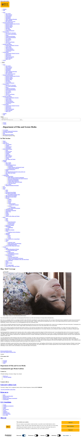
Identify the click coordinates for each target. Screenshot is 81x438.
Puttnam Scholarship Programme (12, 185)
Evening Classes (9, 262)
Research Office (9, 27)
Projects (9, 201)
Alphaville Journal (9, 209)
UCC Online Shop (7, 413)
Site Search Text (5, 119)
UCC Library (8, 38)
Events (9, 202)
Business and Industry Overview (12, 45)
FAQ (7, 241)
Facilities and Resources (10, 169)
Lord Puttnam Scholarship (11, 210)
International (8, 18)
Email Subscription (12, 221)
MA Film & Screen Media (8, 134)
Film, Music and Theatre (8, 132)
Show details (66, 435)
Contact (7, 215)
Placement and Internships (13, 179)
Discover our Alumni (10, 56)
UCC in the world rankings (11, 34)
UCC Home (5, 130)
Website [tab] (4, 122)
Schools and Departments (11, 37)
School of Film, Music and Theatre (15, 182)
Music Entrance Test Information (14, 243)
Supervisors (8, 154)
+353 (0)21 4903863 (7, 377)
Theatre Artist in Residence (13, 180)
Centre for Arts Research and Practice (15, 258)
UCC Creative (8, 184)
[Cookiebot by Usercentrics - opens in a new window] (8, 435)
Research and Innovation (8, 396)
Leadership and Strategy (10, 36)
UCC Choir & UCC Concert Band (12, 238)
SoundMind (10, 166)
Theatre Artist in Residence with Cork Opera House (18, 259)
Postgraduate (8, 17)
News (7, 191)
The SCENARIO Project (13, 257)
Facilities (7, 145)
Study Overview (9, 14)
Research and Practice (10, 254)
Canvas (4, 410)
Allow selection (70, 426)
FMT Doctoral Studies (7, 149)
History (7, 35)
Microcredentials (9, 20)
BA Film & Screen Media (11, 192)
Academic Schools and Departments (10, 131)
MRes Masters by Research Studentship (16, 177)
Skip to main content (5, 1)
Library (4, 408)
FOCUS (9, 200)
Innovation (8, 28)
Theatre (4, 246)
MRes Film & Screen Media (11, 195)
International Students (10, 229)
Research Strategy (9, 26)
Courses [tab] (4, 123)
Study (4, 394)
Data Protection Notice (12, 250)
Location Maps (12, 389)
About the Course (11, 242)
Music (4, 217)
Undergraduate (9, 15)
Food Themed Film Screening (14, 208)
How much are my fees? (10, 21)
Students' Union (6, 412)
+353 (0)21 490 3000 (5, 389)
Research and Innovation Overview (13, 23)
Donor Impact (8, 55)
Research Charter (9, 24)
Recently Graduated (15, 204)
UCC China (8, 43)
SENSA (9, 205)
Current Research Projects (11, 165)
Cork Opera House (9, 176)
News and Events (9, 260)
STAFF (4, 404)
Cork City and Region (10, 42)
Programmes (8, 152)
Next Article (9, 351)
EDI (4, 186)
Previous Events (11, 223)
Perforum (10, 256)
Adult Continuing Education (11, 19)
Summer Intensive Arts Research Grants (16, 167)
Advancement (6, 399)
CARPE (7, 158)
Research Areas (9, 151)
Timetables (8, 233)
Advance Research (9, 48)
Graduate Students (11, 203)
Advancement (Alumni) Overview (12, 53)
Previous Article (4, 351)
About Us (5, 142)
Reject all (70, 429)
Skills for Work (9, 47)
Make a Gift (8, 59)
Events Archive (11, 224)
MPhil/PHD (10, 227)
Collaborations (6, 175)
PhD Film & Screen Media (11, 196)
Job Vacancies (8, 39)
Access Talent (8, 46)
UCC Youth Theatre (10, 265)
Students (4, 9)
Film (4, 133)
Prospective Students (10, 225)
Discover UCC (6, 397)
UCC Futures (8, 29)
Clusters (9, 199)
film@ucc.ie (5, 376)
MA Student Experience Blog (14, 194)
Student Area (8, 211)
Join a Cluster (8, 162)
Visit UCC (8, 40)
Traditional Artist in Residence (14, 232)
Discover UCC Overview (11, 32)
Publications (13, 207)
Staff (4, 10)
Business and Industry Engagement (10, 398)
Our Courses (8, 13)
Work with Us (8, 163)
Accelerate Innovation (10, 50)
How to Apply (8, 157)
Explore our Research (10, 30)
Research (5, 160)
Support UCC (8, 51)
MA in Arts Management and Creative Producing (18, 178)
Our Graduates (8, 144)
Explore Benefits (9, 57)
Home (4, 141)
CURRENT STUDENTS (8, 406)
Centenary (8, 234)
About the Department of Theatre (12, 249)
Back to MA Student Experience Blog (8, 352)
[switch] (36, 435)
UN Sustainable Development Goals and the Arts (15, 171)
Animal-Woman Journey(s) (13, 168)
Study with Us (6, 143)
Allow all (70, 422)
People (7, 170)
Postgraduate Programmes (13, 253)
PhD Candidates (9, 155)
